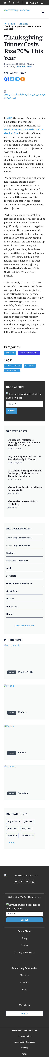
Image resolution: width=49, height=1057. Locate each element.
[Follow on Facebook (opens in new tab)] (9, 2)
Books (9, 568)
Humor (9, 614)
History (10, 599)
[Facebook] (6, 79)
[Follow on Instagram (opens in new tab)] (18, 2)
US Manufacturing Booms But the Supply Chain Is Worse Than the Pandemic (25, 473)
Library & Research (24, 952)
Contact (24, 982)
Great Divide (12, 591)
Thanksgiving (12, 370)
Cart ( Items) (36, 3)
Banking (10, 553)
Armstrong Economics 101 (19, 538)
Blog (12, 24)
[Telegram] (17, 79)
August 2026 (13, 821)
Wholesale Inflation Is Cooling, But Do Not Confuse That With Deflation (24, 443)
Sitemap (24, 1048)
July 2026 (28, 821)
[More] (22, 79)
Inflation (23, 24)
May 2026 (26, 828)
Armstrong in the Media (18, 545)
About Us (24, 975)
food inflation (13, 366)
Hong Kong (12, 606)
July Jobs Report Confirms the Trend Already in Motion (24, 458)
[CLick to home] (7, 24)
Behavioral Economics (17, 560)
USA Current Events (29, 353)
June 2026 (12, 828)
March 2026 (28, 835)
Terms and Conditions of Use (24, 1030)
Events (24, 945)
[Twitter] (12, 79)
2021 (9, 118)
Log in (24, 1013)
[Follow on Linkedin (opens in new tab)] (5, 2)
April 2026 (12, 835)
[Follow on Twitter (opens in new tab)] (14, 2)
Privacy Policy (25, 1036)
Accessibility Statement (25, 1042)
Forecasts (11, 576)
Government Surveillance (19, 583)
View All (11, 842)
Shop (24, 989)
